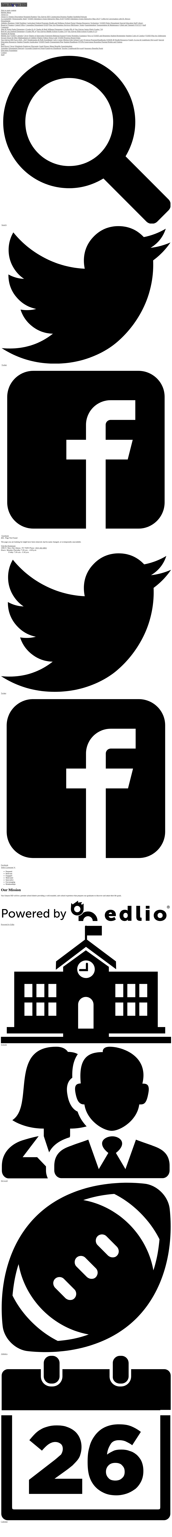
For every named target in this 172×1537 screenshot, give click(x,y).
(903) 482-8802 (41, 548)
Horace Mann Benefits (52, 46)
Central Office (20, 25)
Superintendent (90, 25)
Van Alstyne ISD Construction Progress (52, 17)
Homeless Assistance (79, 36)
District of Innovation (37, 36)
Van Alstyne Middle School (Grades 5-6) (52, 31)
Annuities (4, 48)
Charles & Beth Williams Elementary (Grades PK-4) (55, 29)
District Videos (42, 38)
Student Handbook (71, 42)
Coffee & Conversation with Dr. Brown (115, 19)
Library (140, 23)
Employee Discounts (30, 46)
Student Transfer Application (27, 42)
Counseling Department (34, 25)
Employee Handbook (53, 48)
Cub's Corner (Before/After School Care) (68, 40)
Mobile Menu (6, 12)
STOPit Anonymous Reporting (90, 42)
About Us (4, 17)
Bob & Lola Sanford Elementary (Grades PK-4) (18, 31)
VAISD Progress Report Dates (69, 38)
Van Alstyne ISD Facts (9, 40)
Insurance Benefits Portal (93, 48)
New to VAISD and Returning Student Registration (106, 36)
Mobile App (5, 36)
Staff (144, 25)
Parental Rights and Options (112, 42)
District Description (16, 17)
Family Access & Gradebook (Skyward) (143, 40)
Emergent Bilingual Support (55, 36)
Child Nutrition (20, 23)
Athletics (4, 23)
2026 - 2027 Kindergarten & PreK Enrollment (35, 40)
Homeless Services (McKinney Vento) (70, 25)
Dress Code (53, 38)
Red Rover (5, 46)
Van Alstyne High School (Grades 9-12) (82, 31)
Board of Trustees (7, 25)
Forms (68, 36)
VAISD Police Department (109, 23)
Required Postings (30, 17)
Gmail (41, 46)
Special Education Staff (128, 23)
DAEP (46, 25)
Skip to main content (8, 10)
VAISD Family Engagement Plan (51, 42)
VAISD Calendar (16, 36)
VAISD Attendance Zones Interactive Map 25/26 (46, 19)
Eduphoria (19, 46)
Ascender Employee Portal (35, 48)
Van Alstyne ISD (14, 4)
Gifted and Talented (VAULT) (130, 25)
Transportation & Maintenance (108, 25)
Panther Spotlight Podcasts (77, 17)
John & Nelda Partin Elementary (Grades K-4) (18, 29)
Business (11, 23)
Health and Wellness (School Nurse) (62, 23)
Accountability (6, 19)
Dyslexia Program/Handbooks (95, 40)
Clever (26, 36)
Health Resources (121, 40)
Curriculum (31, 23)
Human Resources (83, 23)
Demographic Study (19, 19)
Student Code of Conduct (135, 36)
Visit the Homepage (8, 546)
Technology (94, 23)
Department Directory (17, 48)
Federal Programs (42, 23)
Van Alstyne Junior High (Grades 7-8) (89, 29)
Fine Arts (52, 25)
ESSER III (110, 40)
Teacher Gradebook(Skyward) (73, 48)
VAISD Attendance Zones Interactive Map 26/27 (82, 19)
